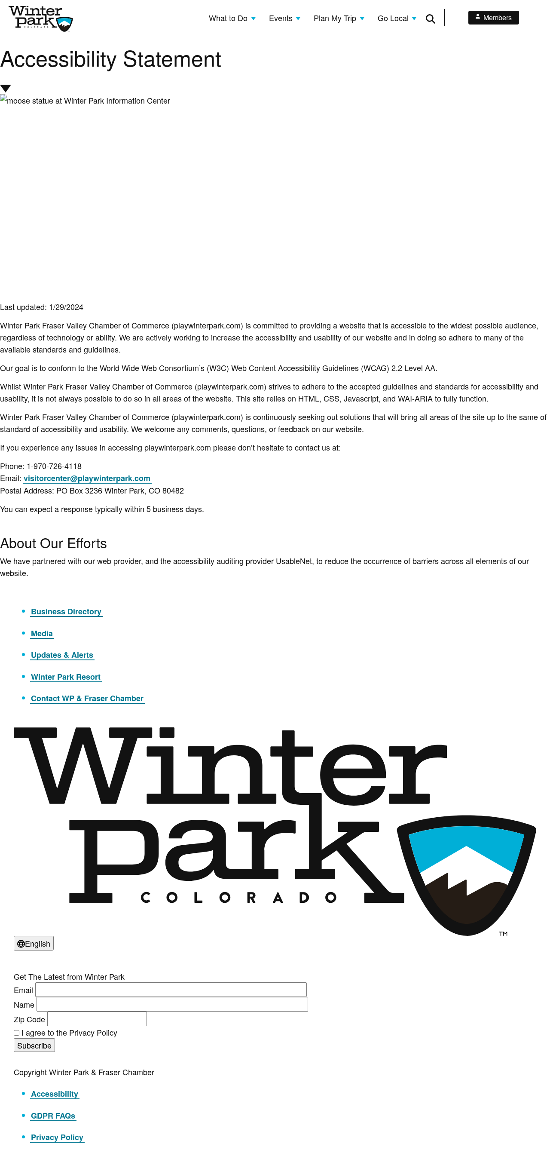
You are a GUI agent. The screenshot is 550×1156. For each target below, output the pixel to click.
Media (42, 633)
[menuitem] (232, 17)
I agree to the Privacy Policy (69, 1032)
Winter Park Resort (66, 676)
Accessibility (54, 1093)
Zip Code (29, 1018)
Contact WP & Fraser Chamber (87, 698)
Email (23, 989)
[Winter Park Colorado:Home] (41, 19)
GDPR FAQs (53, 1115)
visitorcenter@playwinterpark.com (87, 478)
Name (24, 1004)
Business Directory (66, 611)
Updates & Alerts (62, 654)
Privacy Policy (57, 1137)
